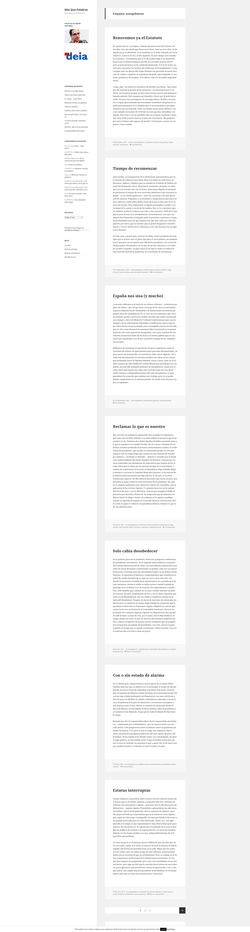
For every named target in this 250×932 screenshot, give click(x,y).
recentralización (165, 400)
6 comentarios (127, 767)
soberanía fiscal (155, 527)
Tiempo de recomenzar (135, 168)
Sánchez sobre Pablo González (76, 110)
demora (159, 892)
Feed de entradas (71, 249)
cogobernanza (143, 649)
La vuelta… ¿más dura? (73, 99)
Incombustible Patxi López (74, 131)
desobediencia (163, 649)
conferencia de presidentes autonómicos (154, 525)
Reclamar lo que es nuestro (139, 426)
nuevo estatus (124, 272)
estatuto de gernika (160, 142)
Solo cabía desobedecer (135, 550)
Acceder (68, 245)
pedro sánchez (134, 527)
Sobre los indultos (71, 107)
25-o (131, 142)
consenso (148, 142)
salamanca (145, 527)
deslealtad (153, 649)
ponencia (142, 894)
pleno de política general (139, 272)
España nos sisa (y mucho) (138, 295)
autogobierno (139, 142)
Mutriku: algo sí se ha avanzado (76, 127)
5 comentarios (120, 403)
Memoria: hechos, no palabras (76, 103)
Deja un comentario (133, 651)
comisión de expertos (147, 892)
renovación (124, 145)
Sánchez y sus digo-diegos (74, 91)
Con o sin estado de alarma (138, 675)
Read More (171, 929)
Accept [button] (163, 929)
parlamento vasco (131, 894)
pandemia (167, 764)
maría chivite (123, 527)
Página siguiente (182, 910)
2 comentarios (137, 145)
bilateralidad (148, 270)
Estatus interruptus (131, 790)
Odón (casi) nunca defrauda (75, 95)
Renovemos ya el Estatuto (137, 37)
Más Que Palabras (76, 9)
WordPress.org (70, 257)
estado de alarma (155, 764)
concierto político (160, 270)
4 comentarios (157, 272)
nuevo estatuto (118, 894)
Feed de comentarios (72, 253)
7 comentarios (170, 527)
